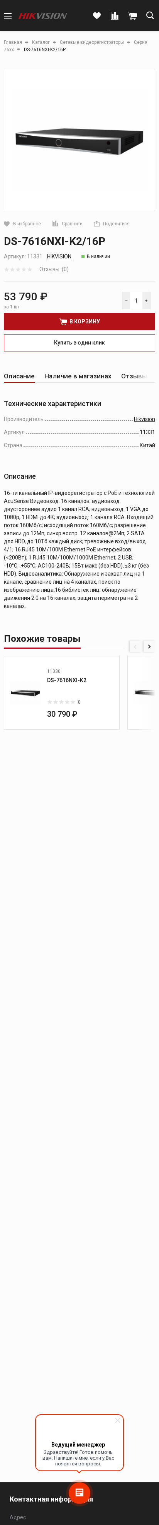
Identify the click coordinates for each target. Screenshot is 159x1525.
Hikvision (59, 256)
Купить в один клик (79, 343)
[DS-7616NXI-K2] (25, 693)
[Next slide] (149, 646)
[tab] (19, 376)
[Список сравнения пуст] (115, 16)
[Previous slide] (135, 646)
